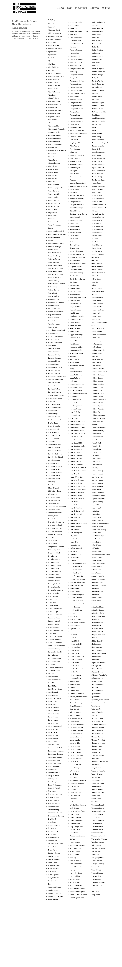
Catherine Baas (53, 463)
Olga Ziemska (97, 263)
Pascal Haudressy (98, 310)
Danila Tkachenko (54, 698)
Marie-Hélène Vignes (77, 888)
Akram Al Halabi (54, 73)
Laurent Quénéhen (77, 755)
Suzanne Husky (97, 690)
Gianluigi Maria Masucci (78, 214)
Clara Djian (52, 602)
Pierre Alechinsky (98, 430)
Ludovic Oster (75, 830)
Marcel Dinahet (75, 867)
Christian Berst (53, 562)
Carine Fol (52, 441)
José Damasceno (76, 619)
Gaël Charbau (75, 158)
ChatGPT (51, 537)
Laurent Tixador (75, 758)
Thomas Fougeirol (98, 740)
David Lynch (52, 701)
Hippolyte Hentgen (77, 335)
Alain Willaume (54, 92)
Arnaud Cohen (53, 299)
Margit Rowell (75, 882)
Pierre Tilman (96, 449)
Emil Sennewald (54, 803)
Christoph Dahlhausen (56, 584)
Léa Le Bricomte (75, 765)
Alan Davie (52, 95)
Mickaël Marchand (98, 164)
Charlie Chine (53, 519)
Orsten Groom (97, 288)
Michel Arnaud (97, 133)
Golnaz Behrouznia (77, 254)
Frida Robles (74, 146)
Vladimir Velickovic (98, 836)
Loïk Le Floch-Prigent (78, 805)
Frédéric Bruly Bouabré (78, 133)
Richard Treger (97, 517)
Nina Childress (97, 245)
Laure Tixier (74, 762)
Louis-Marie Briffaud (77, 811)
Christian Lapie (53, 574)
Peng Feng (95, 356)
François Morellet (76, 109)
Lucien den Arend (76, 820)
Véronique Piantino (98, 811)
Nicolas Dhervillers (98, 217)
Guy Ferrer (73, 282)
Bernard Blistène (54, 370)
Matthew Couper (98, 103)
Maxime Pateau (97, 124)
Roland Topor (97, 545)
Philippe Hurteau (98, 393)
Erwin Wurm (52, 850)
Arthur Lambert (54, 305)
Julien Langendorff (77, 656)
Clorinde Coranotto (55, 643)
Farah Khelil (74, 25)
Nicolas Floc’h (97, 220)
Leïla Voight (74, 771)
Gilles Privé (74, 239)
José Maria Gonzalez (77, 622)
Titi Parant (95, 765)
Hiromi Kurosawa (76, 338)
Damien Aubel (53, 677)
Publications (81, 8)
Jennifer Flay (74, 539)
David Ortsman (53, 711)
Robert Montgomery (99, 530)
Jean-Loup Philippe (77, 443)
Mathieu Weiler (97, 96)
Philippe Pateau (97, 403)
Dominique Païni (54, 760)
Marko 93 (95, 65)
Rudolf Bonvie (97, 560)
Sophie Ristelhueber (99, 663)
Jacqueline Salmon (77, 384)
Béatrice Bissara (54, 349)
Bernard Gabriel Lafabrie (57, 376)
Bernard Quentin (54, 383)
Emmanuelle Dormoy (56, 816)
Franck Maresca (75, 65)
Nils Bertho (96, 242)
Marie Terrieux (97, 41)
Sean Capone (96, 604)
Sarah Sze (95, 594)
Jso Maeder (74, 635)
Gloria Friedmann (76, 251)
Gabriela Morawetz (77, 155)
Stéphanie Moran (98, 678)
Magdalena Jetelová (77, 845)
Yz (92, 888)
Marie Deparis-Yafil (77, 898)
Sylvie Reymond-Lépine (100, 700)
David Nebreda (53, 708)
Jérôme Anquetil (76, 548)
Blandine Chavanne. (55, 398)
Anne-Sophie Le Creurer (57, 234)
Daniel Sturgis (53, 692)
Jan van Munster (76, 409)
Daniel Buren (53, 683)
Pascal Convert (97, 304)
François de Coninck (77, 81)
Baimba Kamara (54, 333)
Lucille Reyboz (75, 823)
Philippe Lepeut (97, 396)
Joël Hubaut (74, 588)
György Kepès (75, 288)
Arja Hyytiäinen (53, 296)
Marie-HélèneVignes (77, 892)
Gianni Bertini (75, 217)
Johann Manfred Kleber (78, 604)
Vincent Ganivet (97, 827)
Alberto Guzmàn (54, 113)
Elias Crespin (52, 782)
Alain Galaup (53, 83)
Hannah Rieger (75, 294)
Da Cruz (51, 673)
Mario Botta (96, 53)
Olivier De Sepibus (98, 273)
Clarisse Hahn (53, 605)
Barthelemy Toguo (55, 342)
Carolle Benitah (54, 460)
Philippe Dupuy (97, 387)
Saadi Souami (97, 567)
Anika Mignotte (53, 222)
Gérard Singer (75, 211)
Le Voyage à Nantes (77, 783)
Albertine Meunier (54, 104)
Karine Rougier (75, 684)
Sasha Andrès (97, 598)
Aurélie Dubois (53, 318)
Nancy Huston (97, 195)
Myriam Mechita (97, 189)
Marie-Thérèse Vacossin (78, 895)
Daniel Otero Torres (55, 689)
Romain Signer (97, 551)
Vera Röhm (95, 802)
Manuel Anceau (75, 861)
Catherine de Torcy (55, 466)
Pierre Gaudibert (97, 440)
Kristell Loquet (75, 715)
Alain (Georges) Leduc (56, 76)
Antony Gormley (54, 290)
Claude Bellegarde (55, 609)
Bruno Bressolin (54, 426)
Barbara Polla (53, 339)
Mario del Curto (97, 56)
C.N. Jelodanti (53, 432)
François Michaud (76, 106)
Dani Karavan (53, 695)
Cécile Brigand (53, 488)
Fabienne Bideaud (54, 887)
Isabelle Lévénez (76, 375)
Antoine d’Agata (54, 259)
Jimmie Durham (75, 554)
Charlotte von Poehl (55, 528)
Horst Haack (74, 344)
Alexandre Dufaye (54, 135)
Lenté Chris (74, 774)
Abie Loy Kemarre (54, 33)
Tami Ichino (96, 706)
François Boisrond (76, 75)
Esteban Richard (54, 853)
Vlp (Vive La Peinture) (99, 839)
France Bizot (74, 53)
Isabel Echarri (75, 362)
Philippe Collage (98, 375)
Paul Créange (97, 347)
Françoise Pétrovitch (77, 93)
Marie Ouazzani (97, 34)
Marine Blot (96, 47)
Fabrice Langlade (54, 893)
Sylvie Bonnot (97, 693)
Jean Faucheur (75, 517)
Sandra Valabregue (99, 585)
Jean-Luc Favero (76, 452)
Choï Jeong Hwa (54, 550)
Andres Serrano (53, 200)
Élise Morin (52, 791)
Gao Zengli (74, 192)
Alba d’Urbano (53, 98)
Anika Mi (51, 219)
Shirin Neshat (96, 638)
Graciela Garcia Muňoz (78, 263)
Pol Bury (95, 468)
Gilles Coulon (75, 229)
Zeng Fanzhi (96, 895)
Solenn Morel (96, 656)
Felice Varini (74, 28)
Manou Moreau (75, 854)
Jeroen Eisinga (75, 545)
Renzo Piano (96, 514)
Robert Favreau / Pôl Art (101, 523)
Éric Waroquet (53, 831)
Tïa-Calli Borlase (98, 755)
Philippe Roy (96, 412)
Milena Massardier (98, 171)
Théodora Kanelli (98, 728)
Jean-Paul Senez (76, 495)
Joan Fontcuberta (76, 576)
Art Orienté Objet (54, 308)
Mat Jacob (95, 99)
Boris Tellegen (53, 414)
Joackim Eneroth (76, 573)
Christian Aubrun (54, 559)
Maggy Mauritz (75, 848)
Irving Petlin (74, 359)
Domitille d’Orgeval (55, 763)
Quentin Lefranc (97, 477)
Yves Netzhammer (98, 882)
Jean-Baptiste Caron (77, 421)
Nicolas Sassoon (97, 232)
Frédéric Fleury (75, 137)
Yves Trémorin (97, 885)
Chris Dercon (52, 556)
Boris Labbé (52, 411)
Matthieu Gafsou (98, 106)
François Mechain (76, 103)
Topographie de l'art (99, 771)
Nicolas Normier (97, 226)
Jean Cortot (74, 505)
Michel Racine (97, 155)
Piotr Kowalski (97, 465)
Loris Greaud (74, 808)
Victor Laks (95, 817)
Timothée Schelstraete (100, 762)
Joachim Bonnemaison (78, 564)
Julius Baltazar (75, 675)
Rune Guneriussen (98, 564)
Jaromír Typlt (75, 412)
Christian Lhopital (54, 578)
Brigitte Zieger (53, 423)
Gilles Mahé (74, 236)
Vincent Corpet (97, 823)
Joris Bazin (74, 616)
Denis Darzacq (53, 720)
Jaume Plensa (75, 415)
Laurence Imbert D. (77, 731)
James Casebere (76, 390)
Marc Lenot (74, 870)
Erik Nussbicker (53, 837)
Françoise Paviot (76, 90)
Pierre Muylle (96, 446)
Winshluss (95, 854)
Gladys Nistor (75, 245)
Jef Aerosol (74, 536)
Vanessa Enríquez (98, 789)
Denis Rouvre (53, 723)
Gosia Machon (75, 260)
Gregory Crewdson (76, 267)
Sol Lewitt (95, 659)
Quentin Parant (97, 480)
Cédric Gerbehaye (54, 491)
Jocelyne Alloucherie (77, 582)
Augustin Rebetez (54, 315)
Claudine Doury (54, 627)
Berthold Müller (54, 389)
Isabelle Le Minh (76, 372)
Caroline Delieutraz (55, 454)
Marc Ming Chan (76, 873)
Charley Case (53, 516)
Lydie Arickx (74, 833)
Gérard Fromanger (76, 208)
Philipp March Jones (99, 415)
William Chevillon (98, 848)
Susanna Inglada (98, 684)
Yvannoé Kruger (97, 873)
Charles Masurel (54, 510)
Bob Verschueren (54, 404)
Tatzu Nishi (95, 715)
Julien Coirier (74, 653)
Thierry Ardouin (97, 734)
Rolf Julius (95, 548)
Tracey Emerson (97, 774)
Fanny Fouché (53, 899)
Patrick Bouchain (98, 328)
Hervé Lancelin (75, 325)
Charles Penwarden (55, 513)
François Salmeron (77, 121)
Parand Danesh (97, 297)
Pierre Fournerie (97, 437)
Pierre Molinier (97, 443)
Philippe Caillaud (98, 369)
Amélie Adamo (53, 172)
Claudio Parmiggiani (55, 630)
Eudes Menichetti (54, 868)
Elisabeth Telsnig (54, 788)
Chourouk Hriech (54, 553)
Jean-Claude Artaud (77, 424)
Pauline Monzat (97, 353)
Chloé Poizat (52, 544)
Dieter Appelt (53, 735)
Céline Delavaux (54, 497)
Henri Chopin (74, 313)
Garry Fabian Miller (77, 195)
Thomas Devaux (97, 737)
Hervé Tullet (74, 331)
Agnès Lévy (52, 52)
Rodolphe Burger (98, 536)
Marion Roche (97, 59)
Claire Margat (53, 596)
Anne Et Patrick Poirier (56, 243)
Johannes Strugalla (77, 594)
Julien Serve (74, 666)
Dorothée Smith (54, 773)
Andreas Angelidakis (55, 188)
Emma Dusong (53, 810)
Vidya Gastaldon (98, 820)
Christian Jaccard (54, 571)
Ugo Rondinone (97, 780)
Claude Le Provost (55, 615)
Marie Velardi (96, 44)
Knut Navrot (74, 709)
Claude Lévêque (54, 618)
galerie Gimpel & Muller (79, 186)
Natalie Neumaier (98, 198)
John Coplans (75, 607)
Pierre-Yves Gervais (99, 427)
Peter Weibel (96, 366)
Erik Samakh (52, 841)
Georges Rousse (75, 202)
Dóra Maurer (52, 769)
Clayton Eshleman (55, 636)
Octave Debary (97, 257)
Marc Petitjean (75, 876)
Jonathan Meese (76, 610)
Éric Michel (52, 819)
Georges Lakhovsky (77, 198)
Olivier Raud (96, 279)
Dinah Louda (53, 742)
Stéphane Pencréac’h (99, 675)
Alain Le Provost (54, 86)
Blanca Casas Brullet (56, 395)
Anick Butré (52, 216)
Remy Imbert (96, 508)
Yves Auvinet (96, 876)
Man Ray (73, 857)
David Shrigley (53, 714)
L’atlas (72, 839)
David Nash (52, 704)
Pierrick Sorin (96, 452)
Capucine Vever (53, 438)
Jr (70, 632)
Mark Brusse (96, 62)
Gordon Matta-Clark (77, 257)
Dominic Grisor (53, 745)
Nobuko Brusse (97, 251)
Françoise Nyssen (76, 87)
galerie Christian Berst (78, 183)
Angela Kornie (53, 206)
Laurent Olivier (75, 749)
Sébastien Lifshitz (98, 613)
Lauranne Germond (77, 724)
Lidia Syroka (74, 786)
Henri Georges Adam (77, 316)
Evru (49, 884)
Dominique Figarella (55, 754)
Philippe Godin (97, 390)
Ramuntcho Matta (98, 495)
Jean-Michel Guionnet (78, 471)
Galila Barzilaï (75, 189)
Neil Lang (95, 211)
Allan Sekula (53, 169)
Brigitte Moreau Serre (56, 420)
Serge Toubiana (97, 622)
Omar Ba (95, 282)
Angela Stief (52, 209)
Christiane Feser (54, 568)
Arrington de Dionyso (56, 302)
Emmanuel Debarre (55, 813)
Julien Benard (75, 650)
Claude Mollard (54, 621)
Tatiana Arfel (96, 709)
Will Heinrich (96, 845)
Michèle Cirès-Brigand (100, 143)
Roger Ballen (96, 542)
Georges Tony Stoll (77, 205)
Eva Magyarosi (53, 875)
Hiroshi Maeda (75, 341)
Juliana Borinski (75, 644)
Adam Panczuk (53, 45)
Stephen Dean (97, 681)
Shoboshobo (96, 644)
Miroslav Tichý (97, 177)
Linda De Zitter (75, 789)
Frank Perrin (74, 124)
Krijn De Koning (75, 712)
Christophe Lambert (55, 590)
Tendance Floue (97, 718)
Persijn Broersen (97, 359)
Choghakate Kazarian (56, 547)
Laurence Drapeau (76, 728)
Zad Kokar (95, 892)
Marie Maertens (97, 31)
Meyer (94, 130)
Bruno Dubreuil (53, 429)
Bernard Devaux (54, 373)
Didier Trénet (52, 732)
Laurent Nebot (75, 746)
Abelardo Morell (54, 30)
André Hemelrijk (54, 194)
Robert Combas (97, 520)
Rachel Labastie (97, 483)
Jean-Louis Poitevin (77, 440)
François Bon (74, 78)
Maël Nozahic (75, 842)
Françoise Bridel (75, 84)
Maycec (94, 127)
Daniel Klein (52, 686)
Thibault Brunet (97, 731)
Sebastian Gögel (98, 607)
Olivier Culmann (98, 270)
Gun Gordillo (74, 276)
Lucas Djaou (74, 814)
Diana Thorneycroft (55, 726)
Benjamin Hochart (54, 355)
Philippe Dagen (97, 381)
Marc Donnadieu (76, 864)
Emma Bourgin (53, 807)
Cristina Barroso (54, 670)
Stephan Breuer (97, 672)
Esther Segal (52, 862)
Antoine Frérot (53, 262)
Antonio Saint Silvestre (56, 284)
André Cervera (53, 191)
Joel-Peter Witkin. (76, 585)
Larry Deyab (74, 721)
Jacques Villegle (76, 387)
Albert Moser (53, 107)
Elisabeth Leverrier (55, 785)
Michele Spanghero (99, 146)
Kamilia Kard (74, 681)
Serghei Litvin (96, 625)
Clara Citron (52, 599)
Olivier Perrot (96, 276)
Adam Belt (52, 42)
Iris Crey (73, 356)
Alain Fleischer (53, 79)
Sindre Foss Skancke (99, 653)
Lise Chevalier (75, 796)
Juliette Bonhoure (76, 669)
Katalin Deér (74, 690)
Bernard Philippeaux (55, 380)
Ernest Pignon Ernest (55, 844)
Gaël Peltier (74, 174)
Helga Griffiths (75, 307)
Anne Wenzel (53, 250)
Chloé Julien (52, 540)
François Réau (75, 115)
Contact (106, 8)
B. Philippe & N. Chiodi (56, 330)
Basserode (52, 346)
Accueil (60, 8)
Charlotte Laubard (55, 525)
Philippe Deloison (98, 384)
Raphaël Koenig (97, 502)
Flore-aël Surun (76, 50)
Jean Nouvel (74, 530)
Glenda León (74, 248)
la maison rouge (76, 718)
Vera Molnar (96, 799)
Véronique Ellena (98, 808)
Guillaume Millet (76, 270)
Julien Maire (74, 663)
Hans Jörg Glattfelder (78, 297)
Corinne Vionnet (54, 661)
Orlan (94, 285)
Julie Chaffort (75, 647)
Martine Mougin (97, 75)
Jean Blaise (74, 502)
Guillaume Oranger (77, 273)
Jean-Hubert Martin (77, 430)
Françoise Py (74, 96)
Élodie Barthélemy (55, 794)
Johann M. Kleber (76, 601)
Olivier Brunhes (97, 267)
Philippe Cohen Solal (99, 372)
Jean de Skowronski (77, 511)
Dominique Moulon (55, 757)
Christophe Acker (54, 587)
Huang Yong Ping (76, 347)
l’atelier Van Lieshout (77, 836)
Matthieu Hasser (97, 109)
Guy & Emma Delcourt (78, 279)
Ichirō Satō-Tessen (76, 353)
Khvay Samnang (76, 703)
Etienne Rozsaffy (54, 865)
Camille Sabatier (54, 435)
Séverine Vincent (97, 629)
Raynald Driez (97, 505)
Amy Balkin (52, 178)
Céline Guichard (54, 500)
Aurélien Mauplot (54, 324)
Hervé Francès (75, 322)
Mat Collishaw (97, 87)
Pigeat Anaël (96, 458)
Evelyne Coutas (53, 878)
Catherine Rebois (54, 479)
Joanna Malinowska (77, 579)
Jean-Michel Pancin (77, 480)
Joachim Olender (76, 570)
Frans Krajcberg (75, 127)
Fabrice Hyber (53, 890)
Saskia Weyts (96, 601)
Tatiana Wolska (97, 712)
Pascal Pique (96, 316)
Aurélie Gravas (53, 321)
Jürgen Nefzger (75, 678)
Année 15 (51, 240)
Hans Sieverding (75, 301)
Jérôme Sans (74, 551)
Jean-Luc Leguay (76, 455)
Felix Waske (74, 34)
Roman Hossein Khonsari (101, 554)
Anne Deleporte (54, 237)
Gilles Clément (75, 226)
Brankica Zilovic (54, 417)
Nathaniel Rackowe (99, 205)
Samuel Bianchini (98, 576)
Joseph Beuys (75, 625)
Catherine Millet (54, 475)
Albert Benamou (54, 101)
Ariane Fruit (52, 293)
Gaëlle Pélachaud (76, 164)
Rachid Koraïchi (97, 486)
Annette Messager (54, 247)
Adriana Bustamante (55, 49)
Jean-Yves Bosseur (77, 499)
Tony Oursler (96, 768)
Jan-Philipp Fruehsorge (78, 393)
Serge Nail (95, 619)
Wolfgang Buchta (98, 857)
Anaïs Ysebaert (53, 185)
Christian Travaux (54, 581)
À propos (94, 8)
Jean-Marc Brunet (76, 465)
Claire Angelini (53, 593)
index (69, 8)
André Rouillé (53, 197)
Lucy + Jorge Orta (76, 827)
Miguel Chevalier (98, 168)
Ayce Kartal (52, 327)
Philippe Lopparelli (99, 400)
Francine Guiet (75, 56)
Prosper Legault (97, 474)
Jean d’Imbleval (76, 514)
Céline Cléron (53, 494)
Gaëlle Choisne (75, 161)
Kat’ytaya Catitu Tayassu (79, 697)
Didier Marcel (53, 729)
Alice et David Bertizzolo (57, 151)
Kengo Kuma (74, 700)
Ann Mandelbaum (54, 253)
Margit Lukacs (75, 879)
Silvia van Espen (97, 647)
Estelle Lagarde (54, 859)
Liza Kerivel (74, 799)
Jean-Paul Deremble (77, 486)
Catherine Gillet (54, 469)
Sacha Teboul (96, 573)
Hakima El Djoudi (76, 291)
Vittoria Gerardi (97, 830)
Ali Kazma (52, 154)
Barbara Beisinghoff (55, 336)
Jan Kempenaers (76, 406)
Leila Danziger (75, 768)
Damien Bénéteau (54, 680)
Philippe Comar (97, 378)
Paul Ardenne (97, 344)
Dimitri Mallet (53, 738)
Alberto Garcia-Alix (55, 110)
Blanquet (51, 401)
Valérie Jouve (96, 786)
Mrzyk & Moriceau (98, 186)
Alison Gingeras (54, 163)
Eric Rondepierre (54, 825)
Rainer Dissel (96, 489)
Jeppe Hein (74, 542)
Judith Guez (74, 638)
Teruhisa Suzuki (97, 721)
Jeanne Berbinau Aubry (78, 523)
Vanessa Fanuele (98, 792)
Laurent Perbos (75, 752)
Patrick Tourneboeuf (99, 335)
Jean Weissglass (76, 533)
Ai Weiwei (51, 64)
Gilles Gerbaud (75, 232)
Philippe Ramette (98, 409)
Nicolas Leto (96, 223)
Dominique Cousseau (56, 751)
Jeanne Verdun (75, 526)
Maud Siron (96, 115)
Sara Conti (95, 588)
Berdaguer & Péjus (55, 367)
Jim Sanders (74, 557)
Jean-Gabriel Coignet (78, 427)
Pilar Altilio (96, 461)
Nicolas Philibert (98, 229)
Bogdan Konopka (54, 407)
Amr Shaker (52, 175)
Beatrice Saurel (53, 352)
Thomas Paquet (97, 746)
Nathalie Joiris (97, 202)
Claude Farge (53, 612)
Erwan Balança (53, 847)
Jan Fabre (73, 403)
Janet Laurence (75, 400)
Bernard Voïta (53, 386)
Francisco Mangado (77, 59)
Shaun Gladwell (98, 632)
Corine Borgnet (53, 655)
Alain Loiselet (53, 89)
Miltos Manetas (97, 174)
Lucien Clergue (75, 817)
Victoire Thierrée (97, 814)
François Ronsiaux (76, 118)
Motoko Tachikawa (98, 180)
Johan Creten (75, 591)
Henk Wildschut (75, 310)
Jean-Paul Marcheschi (78, 489)
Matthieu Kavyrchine (99, 112)
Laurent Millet (75, 743)
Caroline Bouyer (54, 448)
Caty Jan (51, 485)
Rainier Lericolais (98, 492)
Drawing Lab (53, 779)
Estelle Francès (53, 856)
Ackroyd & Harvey (54, 39)
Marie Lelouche (97, 28)
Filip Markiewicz (75, 41)
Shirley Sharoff (97, 641)
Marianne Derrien (76, 885)
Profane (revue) (97, 471)
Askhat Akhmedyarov (56, 311)
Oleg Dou (95, 260)
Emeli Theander (54, 800)
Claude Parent (53, 624)
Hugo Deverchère (76, 350)
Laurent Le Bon (75, 740)
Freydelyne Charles (77, 143)
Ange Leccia (52, 212)
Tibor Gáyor (96, 758)
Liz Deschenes (75, 802)
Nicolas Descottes (98, 214)
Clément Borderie (54, 639)
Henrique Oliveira (76, 319)
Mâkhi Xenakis (75, 851)
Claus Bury (52, 633)
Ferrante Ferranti (76, 38)
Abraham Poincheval (56, 36)
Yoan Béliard (96, 870)
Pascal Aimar (96, 301)
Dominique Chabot (55, 748)
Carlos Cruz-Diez (54, 445)
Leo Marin (73, 777)
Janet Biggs (74, 396)
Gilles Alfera (74, 223)
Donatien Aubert (54, 766)
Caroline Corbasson (55, 451)
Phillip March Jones (99, 418)
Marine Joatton (97, 50)
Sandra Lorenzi (97, 582)
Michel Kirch (96, 149)
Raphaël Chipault (98, 499)
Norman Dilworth (98, 254)
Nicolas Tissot (97, 236)
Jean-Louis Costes (76, 437)
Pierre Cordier (96, 434)
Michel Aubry (96, 137)
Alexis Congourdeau (55, 144)
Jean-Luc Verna (75, 461)
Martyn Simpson (97, 78)
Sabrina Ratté (97, 570)
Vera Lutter (96, 796)
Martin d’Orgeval (98, 68)
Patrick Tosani (97, 331)
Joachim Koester (76, 567)
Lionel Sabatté (75, 792)
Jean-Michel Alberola (78, 468)
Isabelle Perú (75, 378)
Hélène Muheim (75, 304)
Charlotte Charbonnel (56, 522)
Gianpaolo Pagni (76, 220)
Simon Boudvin (97, 650)
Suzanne (95, 687)
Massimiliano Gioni (98, 84)
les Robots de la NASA (78, 780)
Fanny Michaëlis (75, 22)
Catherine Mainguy (55, 472)
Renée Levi (95, 511)
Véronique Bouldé (98, 805)
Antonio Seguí (53, 287)
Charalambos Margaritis (57, 506)
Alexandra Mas (53, 126)
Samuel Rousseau (98, 579)
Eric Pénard (52, 822)
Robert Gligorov (97, 526)
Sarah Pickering (97, 591)
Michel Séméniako (98, 158)
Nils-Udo (95, 239)
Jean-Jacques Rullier (77, 434)
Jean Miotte (74, 520)
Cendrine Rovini (53, 503)
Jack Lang (73, 381)
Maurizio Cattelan (98, 118)
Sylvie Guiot (96, 697)
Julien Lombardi (76, 659)
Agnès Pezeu (52, 55)
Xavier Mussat (97, 861)
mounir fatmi (96, 183)
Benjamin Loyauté (54, 358)
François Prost (75, 112)
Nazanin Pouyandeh (99, 208)
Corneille (51, 664)
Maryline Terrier (97, 81)
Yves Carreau (96, 879)
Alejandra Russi (54, 117)
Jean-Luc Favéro (76, 449)
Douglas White (53, 776)
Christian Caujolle (54, 565)
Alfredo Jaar (52, 148)
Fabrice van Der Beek (55, 896)
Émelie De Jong (53, 797)
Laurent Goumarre (76, 737)
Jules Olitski (74, 641)
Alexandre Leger (54, 141)
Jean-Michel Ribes (76, 483)
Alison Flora (52, 160)
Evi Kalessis (52, 881)
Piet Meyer (95, 455)
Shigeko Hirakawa (98, 635)
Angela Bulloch (54, 203)
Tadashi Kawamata (99, 703)
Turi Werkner (96, 777)
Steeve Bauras (97, 669)
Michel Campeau (98, 140)
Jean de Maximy (76, 508)
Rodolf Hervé (96, 533)
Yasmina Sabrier (97, 867)
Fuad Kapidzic (75, 149)
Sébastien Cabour (98, 610)
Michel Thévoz (97, 161)
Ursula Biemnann (98, 783)
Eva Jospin (52, 872)
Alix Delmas (52, 166)
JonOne (72, 613)
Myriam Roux (96, 192)
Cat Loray (51, 482)
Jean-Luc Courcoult (77, 446)
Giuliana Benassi (76, 242)
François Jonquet (76, 99)
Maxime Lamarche (98, 121)
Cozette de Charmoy (55, 667)
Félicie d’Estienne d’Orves (79, 31)
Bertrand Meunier (54, 392)
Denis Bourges (53, 717)
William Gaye (96, 851)
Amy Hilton (52, 182)
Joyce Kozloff (75, 629)
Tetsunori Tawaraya (99, 724)
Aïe (49, 61)
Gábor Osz (73, 152)
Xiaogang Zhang (98, 864)
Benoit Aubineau (54, 361)
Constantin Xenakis (55, 652)
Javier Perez (74, 418)
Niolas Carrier (97, 248)
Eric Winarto (52, 834)
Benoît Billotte (53, 364)
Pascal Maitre (97, 313)
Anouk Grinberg (54, 256)
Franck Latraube (76, 62)
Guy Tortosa (74, 285)
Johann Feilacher (76, 598)
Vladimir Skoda (97, 833)
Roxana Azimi (97, 557)
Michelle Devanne (98, 152)
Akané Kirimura (53, 67)
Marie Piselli (96, 38)
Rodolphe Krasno (98, 539)
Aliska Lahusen (53, 157)
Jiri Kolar (73, 560)
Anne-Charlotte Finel (56, 231)
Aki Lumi (51, 70)
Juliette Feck (74, 672)
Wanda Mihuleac (98, 842)
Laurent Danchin (76, 734)
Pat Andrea (96, 319)
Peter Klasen (96, 362)
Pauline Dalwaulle (98, 350)
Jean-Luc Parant (76, 458)
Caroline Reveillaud (55, 457)
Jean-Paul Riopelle (77, 492)
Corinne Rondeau (54, 658)
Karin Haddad (75, 687)
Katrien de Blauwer (77, 693)
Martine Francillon (98, 72)
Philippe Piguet (97, 406)
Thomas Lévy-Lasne (99, 743)
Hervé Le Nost (75, 328)
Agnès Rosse (52, 58)
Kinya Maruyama (76, 706)
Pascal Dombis (97, 307)
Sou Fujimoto (96, 666)
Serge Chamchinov (98, 616)
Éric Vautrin (52, 828)
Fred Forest (74, 140)
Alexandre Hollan (54, 138)
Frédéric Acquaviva (77, 130)
